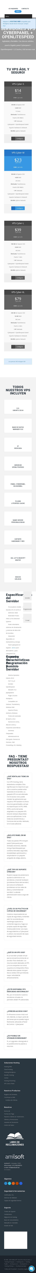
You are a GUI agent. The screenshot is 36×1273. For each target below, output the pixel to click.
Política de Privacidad (11, 1269)
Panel (18, 11)
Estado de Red (8, 1225)
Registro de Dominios (10, 1094)
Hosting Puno (24, 1264)
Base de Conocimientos (11, 1220)
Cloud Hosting (8, 1069)
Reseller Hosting (9, 1075)
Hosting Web (8, 1066)
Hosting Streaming (9, 1081)
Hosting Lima (20, 1262)
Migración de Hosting (10, 1217)
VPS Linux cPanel (9, 1083)
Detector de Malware (10, 1198)
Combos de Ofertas (11, 1100)
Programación (27, 609)
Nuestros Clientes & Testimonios (14, 1117)
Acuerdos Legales (23, 1269)
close (32, 21)
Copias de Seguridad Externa (12, 1200)
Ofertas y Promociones (11, 1119)
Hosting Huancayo (21, 1266)
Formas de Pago (9, 1114)
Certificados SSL (9, 1195)
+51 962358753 (13, 8)
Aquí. (4, 26)
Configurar (20, 138)
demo (13, 648)
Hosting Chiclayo (9, 1266)
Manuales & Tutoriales (11, 1223)
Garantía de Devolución (11, 1122)
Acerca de (7, 1111)
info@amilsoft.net (14, 1167)
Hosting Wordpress (10, 1072)
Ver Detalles (7, 1169)
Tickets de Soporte (9, 1211)
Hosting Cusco (14, 1264)
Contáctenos (8, 1214)
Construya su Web (9, 1097)
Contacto (25, 8)
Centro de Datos (9, 1125)
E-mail (27, 620)
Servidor (27, 598)
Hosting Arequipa (9, 1262)
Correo (6, 1078)
